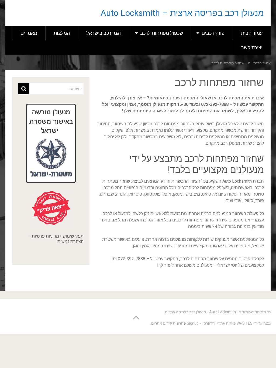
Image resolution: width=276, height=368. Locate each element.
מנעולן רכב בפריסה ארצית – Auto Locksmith (182, 13)
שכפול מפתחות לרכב (161, 33)
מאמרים (28, 33)
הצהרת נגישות (70, 241)
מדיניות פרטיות (45, 236)
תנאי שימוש (73, 236)
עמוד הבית (252, 33)
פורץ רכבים (213, 33)
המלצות (62, 33)
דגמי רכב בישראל (104, 33)
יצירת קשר (252, 47)
